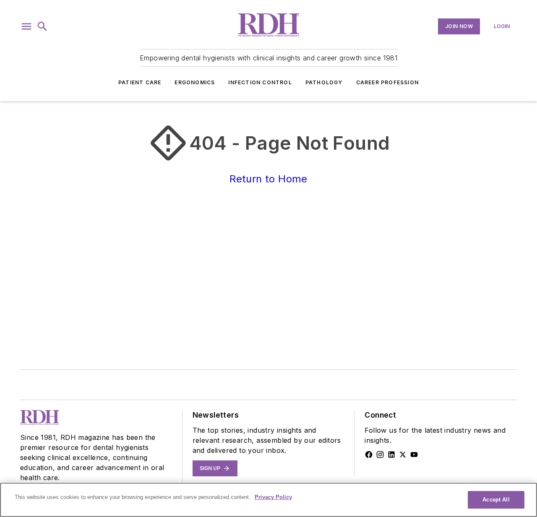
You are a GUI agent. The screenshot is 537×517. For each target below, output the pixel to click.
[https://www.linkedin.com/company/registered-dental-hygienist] (391, 454)
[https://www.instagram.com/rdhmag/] (380, 454)
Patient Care (139, 82)
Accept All (495, 499)
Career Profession (387, 82)
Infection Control (260, 82)
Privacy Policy (273, 497)
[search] (42, 26)
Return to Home (268, 179)
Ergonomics (195, 82)
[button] (26, 26)
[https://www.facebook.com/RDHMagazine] (369, 454)
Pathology (324, 82)
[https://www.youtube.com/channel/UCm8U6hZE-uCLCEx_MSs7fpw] (414, 454)
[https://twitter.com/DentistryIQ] (403, 454)
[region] (268, 500)
